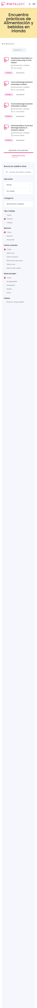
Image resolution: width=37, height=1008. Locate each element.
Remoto (10, 236)
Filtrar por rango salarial (15, 302)
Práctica (10, 219)
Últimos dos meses (14, 268)
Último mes (11, 264)
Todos (9, 215)
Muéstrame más (18, 156)
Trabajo (9, 223)
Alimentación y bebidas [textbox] (15, 204)
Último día (10, 253)
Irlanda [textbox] (9, 185)
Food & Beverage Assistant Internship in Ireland (22, 83)
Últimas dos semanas (15, 261)
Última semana (12, 257)
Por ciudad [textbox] (10, 191)
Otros (9, 293)
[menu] (34, 4)
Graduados (11, 285)
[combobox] (18, 185)
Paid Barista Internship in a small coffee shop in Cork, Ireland (21, 60)
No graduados (12, 281)
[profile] (30, 4)
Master (9, 289)
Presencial (10, 240)
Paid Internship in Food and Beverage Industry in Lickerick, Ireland (22, 127)
